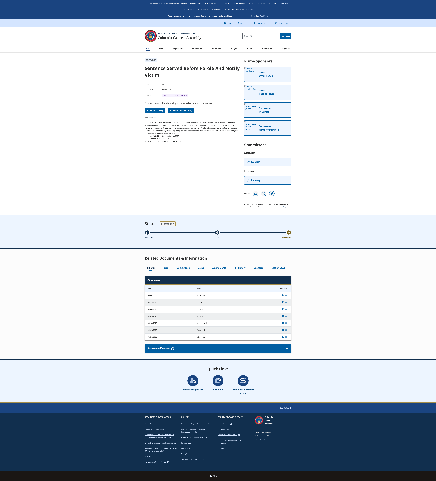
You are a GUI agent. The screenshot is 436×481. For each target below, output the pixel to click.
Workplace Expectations (190, 454)
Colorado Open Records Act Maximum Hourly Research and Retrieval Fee (159, 436)
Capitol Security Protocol (154, 429)
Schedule (230, 23)
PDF (286, 295)
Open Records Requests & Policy (194, 437)
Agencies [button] (286, 48)
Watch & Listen (283, 23)
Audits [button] (249, 48)
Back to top (284, 408)
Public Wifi (185, 448)
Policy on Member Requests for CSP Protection (231, 441)
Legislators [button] (178, 48)
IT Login (221, 448)
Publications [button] (267, 48)
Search (287, 36)
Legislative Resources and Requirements (160, 443)
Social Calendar (224, 429)
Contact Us (261, 440)
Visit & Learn (245, 23)
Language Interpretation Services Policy (196, 424)
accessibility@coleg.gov (279, 207)
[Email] (255, 193)
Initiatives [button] (216, 48)
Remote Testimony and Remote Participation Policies (193, 430)
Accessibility (149, 424)
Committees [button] (197, 48)
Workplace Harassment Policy (192, 459)
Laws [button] (161, 48)
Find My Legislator (264, 23)
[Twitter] (263, 193)
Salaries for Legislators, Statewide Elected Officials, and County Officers (161, 449)
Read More (249, 9)
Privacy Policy (186, 443)
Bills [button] (148, 48)
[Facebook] (272, 193)
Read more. (284, 3)
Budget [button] (234, 48)
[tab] (150, 268)
